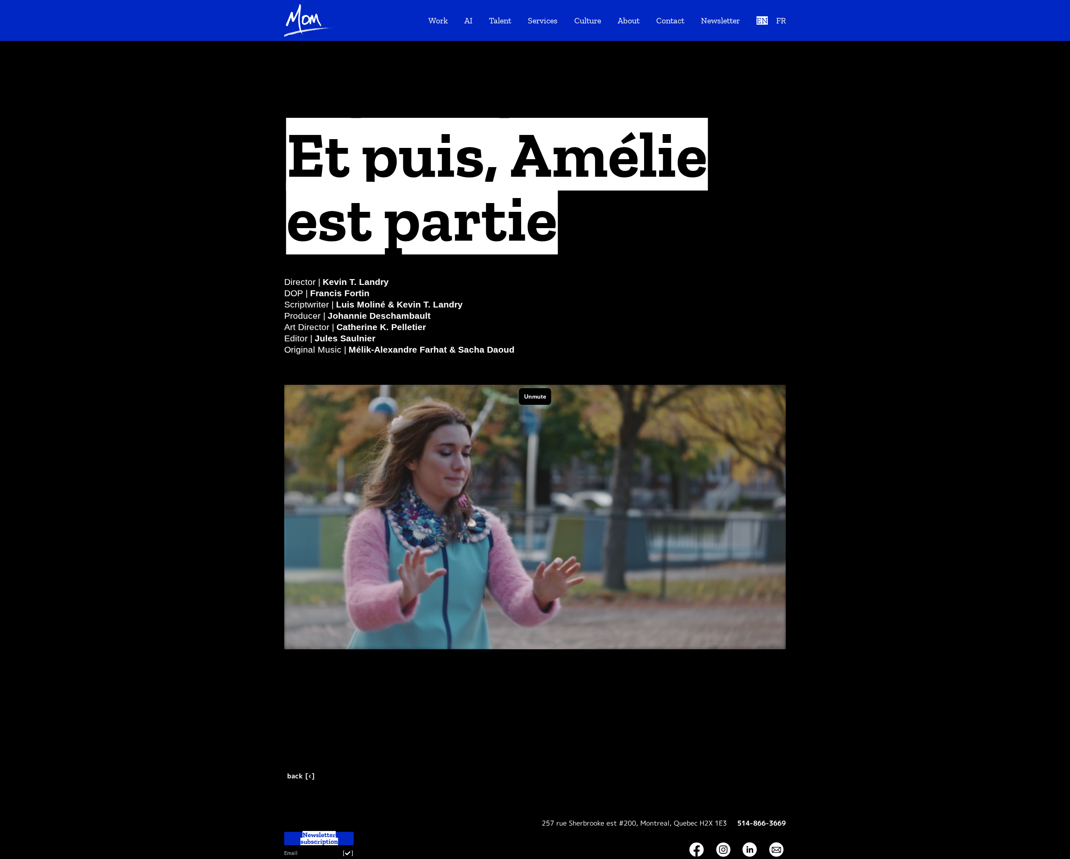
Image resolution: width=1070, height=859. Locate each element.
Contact (670, 20)
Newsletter (720, 20)
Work (438, 20)
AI (468, 20)
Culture (587, 20)
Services (543, 20)
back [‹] (301, 775)
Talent (500, 20)
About (628, 20)
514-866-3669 (761, 823)
